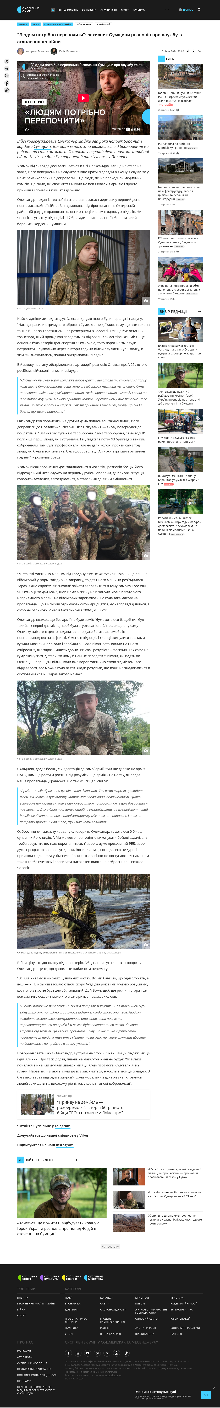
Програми (24, 1381)
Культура (139, 9)
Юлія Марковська (69, 51)
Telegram (62, 1126)
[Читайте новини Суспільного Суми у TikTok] (126, 1353)
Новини (23, 1297)
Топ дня (176, 1333)
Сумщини (42, 146)
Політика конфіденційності (37, 1375)
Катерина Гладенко (37, 51)
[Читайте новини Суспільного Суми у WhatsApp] (116, 1353)
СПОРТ (21, 1315)
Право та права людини (76, 1320)
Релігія (105, 1327)
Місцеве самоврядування (112, 1320)
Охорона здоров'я (113, 1309)
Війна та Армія (84, 24)
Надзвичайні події (183, 1303)
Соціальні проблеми (185, 1327)
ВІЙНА (21, 1309)
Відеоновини (145, 1333)
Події (68, 1297)
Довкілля (71, 1309)
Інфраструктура (181, 1309)
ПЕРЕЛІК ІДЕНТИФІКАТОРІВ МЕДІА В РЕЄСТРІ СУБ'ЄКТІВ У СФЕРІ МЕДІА (36, 1390)
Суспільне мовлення (32, 1363)
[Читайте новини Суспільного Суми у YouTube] (87, 1353)
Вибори (140, 1303)
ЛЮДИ (36, 24)
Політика (71, 1327)
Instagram (65, 1145)
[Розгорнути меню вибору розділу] (53, 10)
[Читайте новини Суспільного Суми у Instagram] (78, 1353)
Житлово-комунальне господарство (151, 1311)
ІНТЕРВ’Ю (23, 24)
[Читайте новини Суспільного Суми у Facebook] (68, 1353)
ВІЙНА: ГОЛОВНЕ (68, 9)
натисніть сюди (113, 1375)
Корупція (106, 1297)
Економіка (72, 1303)
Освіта (104, 1303)
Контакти (24, 1351)
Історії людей (103, 24)
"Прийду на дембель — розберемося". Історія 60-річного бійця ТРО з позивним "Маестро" (90, 1107)
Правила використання (34, 1369)
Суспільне (111, 1371)
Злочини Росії (145, 1327)
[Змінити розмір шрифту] (199, 51)
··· (167, 9)
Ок (206, 1394)
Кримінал (142, 1297)
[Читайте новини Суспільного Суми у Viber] (97, 1353)
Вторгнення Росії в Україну (57, 24)
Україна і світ (109, 9)
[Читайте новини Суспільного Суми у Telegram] (106, 1353)
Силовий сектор (147, 1318)
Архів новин (26, 1357)
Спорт (125, 9)
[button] (7, 61)
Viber (84, 1135)
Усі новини (89, 9)
